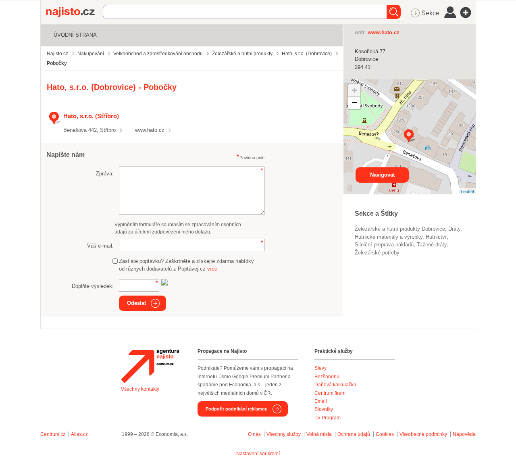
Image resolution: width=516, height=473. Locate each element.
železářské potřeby (377, 253)
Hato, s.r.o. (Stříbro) (91, 116)
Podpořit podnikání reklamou (237, 408)
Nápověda (464, 434)
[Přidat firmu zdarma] (468, 12)
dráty (454, 229)
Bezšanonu (326, 376)
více (212, 269)
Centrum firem (329, 393)
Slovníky (323, 409)
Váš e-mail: (100, 246)
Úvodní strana (75, 35)
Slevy (320, 368)
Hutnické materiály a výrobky (388, 237)
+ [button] (354, 90)
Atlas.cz (79, 434)
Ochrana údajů (353, 434)
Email (320, 401)
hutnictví (436, 237)
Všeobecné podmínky (423, 434)
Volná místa (319, 434)
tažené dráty (432, 245)
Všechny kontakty (140, 389)
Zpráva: (105, 174)
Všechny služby (284, 434)
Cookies (385, 434)
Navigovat (382, 175)
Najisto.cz (74, 12)
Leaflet (467, 191)
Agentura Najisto (150, 366)
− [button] (354, 103)
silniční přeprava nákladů (384, 245)
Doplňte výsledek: (93, 286)
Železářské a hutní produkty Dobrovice (400, 229)
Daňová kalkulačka (335, 385)
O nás (254, 434)
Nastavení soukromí (258, 453)
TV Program (327, 418)
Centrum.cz (52, 434)
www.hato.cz (149, 130)
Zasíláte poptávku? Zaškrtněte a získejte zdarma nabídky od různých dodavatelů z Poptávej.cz (186, 265)
